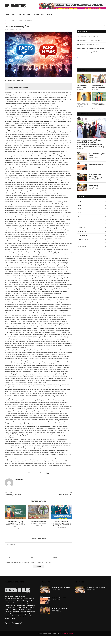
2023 (92, 209)
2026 (92, 220)
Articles (21, 14)
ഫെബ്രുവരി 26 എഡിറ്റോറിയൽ (93, 186)
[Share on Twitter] (44, 473)
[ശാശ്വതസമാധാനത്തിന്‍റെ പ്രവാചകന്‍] (45, 610)
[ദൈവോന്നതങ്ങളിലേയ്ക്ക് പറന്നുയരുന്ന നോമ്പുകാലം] (38, 512)
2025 (92, 216)
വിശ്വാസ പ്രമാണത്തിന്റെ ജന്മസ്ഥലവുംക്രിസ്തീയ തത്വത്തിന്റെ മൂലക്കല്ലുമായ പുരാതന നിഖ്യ (61, 523)
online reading (38, 14)
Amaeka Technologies (67, 633)
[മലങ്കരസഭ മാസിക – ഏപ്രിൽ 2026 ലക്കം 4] (99, 78)
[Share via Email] (48, 473)
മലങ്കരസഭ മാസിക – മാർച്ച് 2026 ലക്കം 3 (88, 44)
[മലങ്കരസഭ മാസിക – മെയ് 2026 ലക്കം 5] (84, 78)
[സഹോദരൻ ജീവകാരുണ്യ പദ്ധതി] (82, 156)
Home (7, 14)
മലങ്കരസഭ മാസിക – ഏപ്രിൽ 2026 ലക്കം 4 (89, 40)
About (29, 14)
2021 (92, 201)
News (13, 14)
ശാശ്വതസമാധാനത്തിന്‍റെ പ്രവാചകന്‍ (60, 609)
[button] (7, 518)
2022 (92, 205)
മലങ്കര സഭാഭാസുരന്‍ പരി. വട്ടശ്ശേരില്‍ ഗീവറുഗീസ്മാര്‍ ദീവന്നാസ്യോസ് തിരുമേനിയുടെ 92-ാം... (15, 523)
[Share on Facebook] (42, 473)
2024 (92, 212)
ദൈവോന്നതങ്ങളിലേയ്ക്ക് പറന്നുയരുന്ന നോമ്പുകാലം (38, 522)
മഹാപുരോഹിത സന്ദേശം (96, 164)
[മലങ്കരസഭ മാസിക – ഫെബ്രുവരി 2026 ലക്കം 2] (99, 96)
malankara (19, 479)
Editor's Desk (92, 228)
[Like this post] (40, 473)
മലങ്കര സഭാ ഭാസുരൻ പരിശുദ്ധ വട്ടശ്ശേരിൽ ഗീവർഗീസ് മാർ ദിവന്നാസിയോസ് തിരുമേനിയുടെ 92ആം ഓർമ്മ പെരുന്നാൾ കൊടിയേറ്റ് (90, 143)
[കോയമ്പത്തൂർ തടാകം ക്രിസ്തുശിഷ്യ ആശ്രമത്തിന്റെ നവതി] (82, 177)
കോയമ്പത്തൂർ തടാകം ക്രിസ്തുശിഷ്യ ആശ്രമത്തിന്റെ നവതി (95, 176)
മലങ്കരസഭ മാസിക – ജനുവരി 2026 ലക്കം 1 (89, 52)
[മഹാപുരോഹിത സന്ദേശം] (82, 166)
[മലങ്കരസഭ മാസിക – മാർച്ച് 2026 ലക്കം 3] (84, 96)
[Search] (105, 14)
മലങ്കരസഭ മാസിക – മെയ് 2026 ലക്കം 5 (88, 37)
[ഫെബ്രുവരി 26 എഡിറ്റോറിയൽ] (82, 187)
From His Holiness (92, 239)
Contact (49, 14)
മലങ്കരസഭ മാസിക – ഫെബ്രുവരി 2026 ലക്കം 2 (90, 48)
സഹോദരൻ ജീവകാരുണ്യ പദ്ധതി (96, 154)
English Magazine (92, 235)
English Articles (92, 231)
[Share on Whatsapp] (46, 473)
